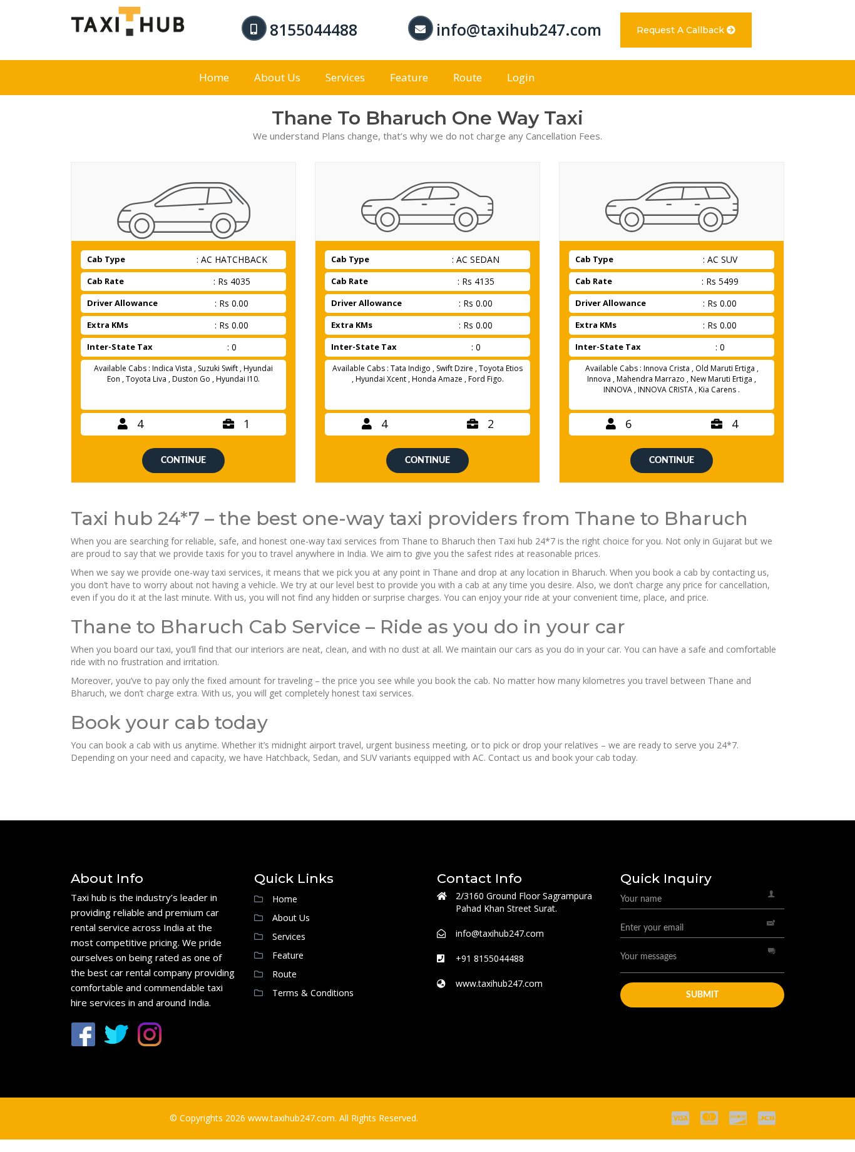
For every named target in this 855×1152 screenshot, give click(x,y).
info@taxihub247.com (519, 29)
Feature (409, 77)
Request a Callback (682, 30)
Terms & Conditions (313, 993)
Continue (183, 460)
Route (467, 77)
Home (214, 77)
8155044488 (313, 29)
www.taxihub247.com (499, 983)
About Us (277, 77)
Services (345, 77)
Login (521, 77)
